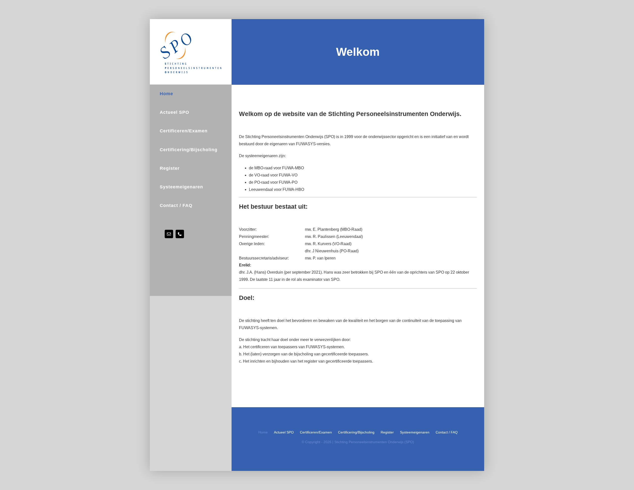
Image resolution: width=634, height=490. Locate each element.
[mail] (169, 234)
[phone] (180, 234)
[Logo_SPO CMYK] (190, 31)
